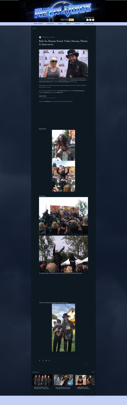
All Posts (34, 28)
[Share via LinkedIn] (46, 361)
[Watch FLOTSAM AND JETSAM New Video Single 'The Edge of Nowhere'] (42, 380)
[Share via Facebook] (39, 361)
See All (93, 373)
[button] (93, 28)
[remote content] (63, 114)
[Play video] (63, 289)
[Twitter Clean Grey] (93, 20)
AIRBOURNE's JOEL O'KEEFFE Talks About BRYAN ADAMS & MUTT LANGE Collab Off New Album (84, 389)
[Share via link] (49, 361)
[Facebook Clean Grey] (90, 20)
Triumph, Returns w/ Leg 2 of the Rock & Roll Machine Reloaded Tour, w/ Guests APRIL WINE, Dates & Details (63, 389)
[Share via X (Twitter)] (43, 361)
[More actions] (87, 37)
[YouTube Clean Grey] (87, 20)
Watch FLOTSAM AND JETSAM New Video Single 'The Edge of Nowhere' (41, 389)
